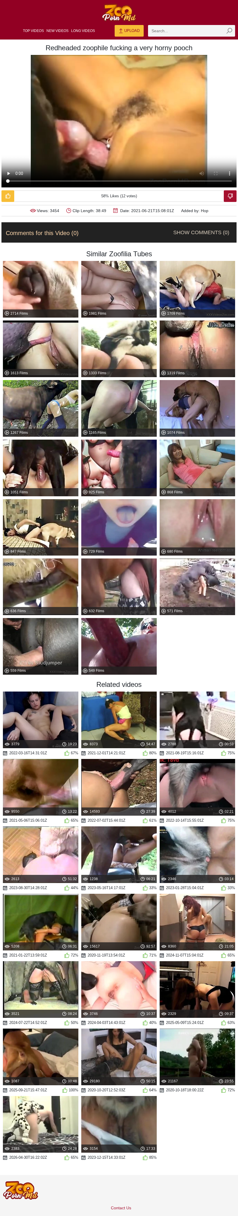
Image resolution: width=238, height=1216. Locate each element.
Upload (131, 30)
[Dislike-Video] (230, 196)
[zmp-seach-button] (229, 31)
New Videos (57, 31)
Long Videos (83, 31)
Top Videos (33, 31)
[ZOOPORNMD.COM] (119, 12)
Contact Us (121, 1208)
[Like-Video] (7, 196)
